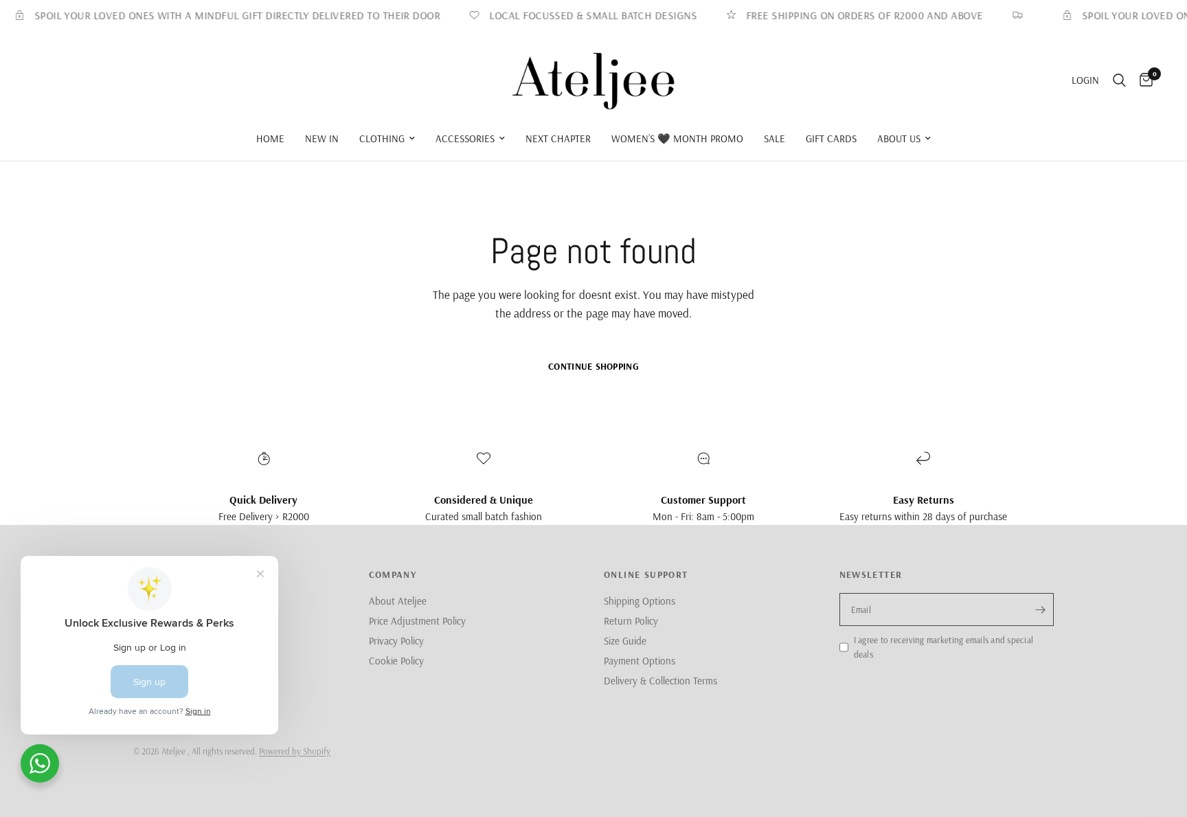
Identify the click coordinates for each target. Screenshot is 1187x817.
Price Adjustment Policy (417, 620)
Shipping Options (639, 600)
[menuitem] (270, 139)
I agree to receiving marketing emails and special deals (944, 647)
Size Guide (625, 640)
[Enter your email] (1040, 609)
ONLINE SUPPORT (646, 574)
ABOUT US (898, 138)
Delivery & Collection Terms (660, 680)
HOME (270, 138)
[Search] (1119, 81)
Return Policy (631, 620)
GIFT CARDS (831, 138)
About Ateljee (398, 600)
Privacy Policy (396, 640)
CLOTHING (382, 138)
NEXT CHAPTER (558, 138)
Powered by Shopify (294, 751)
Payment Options (639, 660)
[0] (1143, 81)
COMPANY (393, 574)
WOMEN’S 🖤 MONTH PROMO (677, 138)
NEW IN (322, 138)
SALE (774, 138)
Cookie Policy (396, 660)
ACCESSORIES (465, 138)
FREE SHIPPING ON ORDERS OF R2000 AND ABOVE (854, 15)
